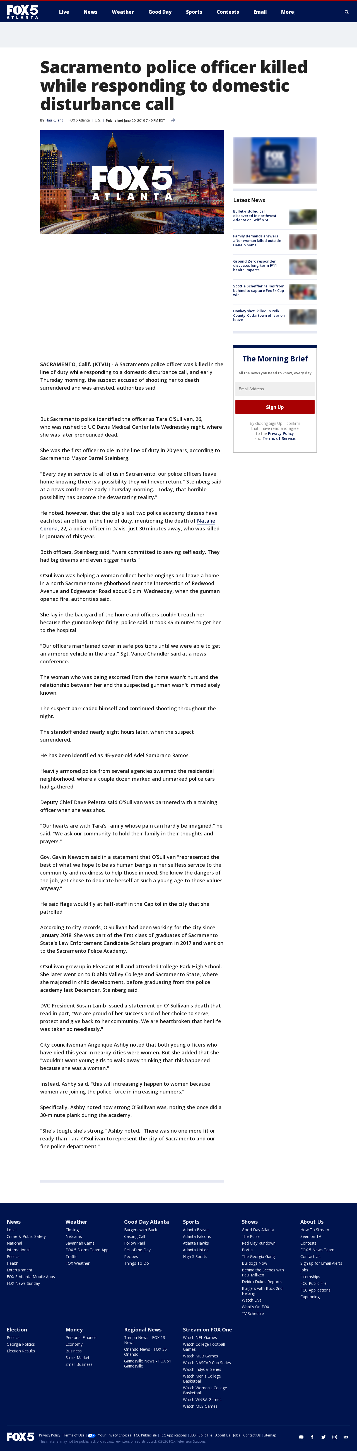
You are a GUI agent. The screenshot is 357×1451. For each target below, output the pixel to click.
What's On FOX (255, 1306)
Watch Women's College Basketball (205, 1390)
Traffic (71, 1256)
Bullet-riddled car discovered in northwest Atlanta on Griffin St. (254, 215)
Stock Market (78, 1357)
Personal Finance (81, 1337)
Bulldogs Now (254, 1263)
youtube (301, 1437)
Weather (76, 1221)
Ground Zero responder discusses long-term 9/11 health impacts (255, 265)
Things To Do (136, 1263)
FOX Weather (78, 1263)
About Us (312, 1221)
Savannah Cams (80, 1243)
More (287, 12)
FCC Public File (313, 1283)
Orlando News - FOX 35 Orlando (145, 1352)
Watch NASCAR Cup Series (207, 1362)
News (14, 1221)
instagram (334, 1437)
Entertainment (19, 1270)
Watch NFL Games (200, 1337)
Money (74, 1329)
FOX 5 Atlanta (79, 120)
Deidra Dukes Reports (262, 1281)
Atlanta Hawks (196, 1243)
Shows (250, 1221)
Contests (308, 1243)
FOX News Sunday (23, 1283)
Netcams (74, 1236)
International (18, 1249)
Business (74, 1351)
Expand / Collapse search (347, 12)
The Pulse (251, 1236)
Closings (73, 1229)
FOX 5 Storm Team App (87, 1249)
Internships (310, 1276)
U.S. (98, 120)
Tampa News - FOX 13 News (144, 1340)
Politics (13, 1256)
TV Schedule (253, 1313)
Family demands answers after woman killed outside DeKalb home (257, 240)
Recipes (131, 1256)
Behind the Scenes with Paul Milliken (263, 1272)
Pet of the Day (137, 1249)
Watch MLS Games (200, 1406)
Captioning (310, 1296)
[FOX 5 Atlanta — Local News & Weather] (25, 12)
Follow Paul (134, 1243)
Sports (191, 1221)
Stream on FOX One (207, 1329)
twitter (323, 1437)
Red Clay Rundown (259, 1243)
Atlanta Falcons (197, 1236)
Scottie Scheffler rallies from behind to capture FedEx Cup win (258, 290)
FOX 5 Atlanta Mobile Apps (31, 1276)
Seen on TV (310, 1236)
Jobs (304, 1270)
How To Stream (314, 1229)
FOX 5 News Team (317, 1249)
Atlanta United (196, 1249)
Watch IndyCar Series (202, 1369)
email (345, 1437)
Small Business (79, 1364)
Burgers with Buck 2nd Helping (262, 1291)
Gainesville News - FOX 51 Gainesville (147, 1363)
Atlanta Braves (196, 1229)
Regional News (142, 1329)
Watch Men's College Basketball (202, 1378)
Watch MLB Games (200, 1356)
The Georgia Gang (258, 1256)
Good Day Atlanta (146, 1221)
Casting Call (134, 1236)
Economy (74, 1344)
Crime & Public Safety (26, 1236)
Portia (247, 1249)
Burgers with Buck (140, 1229)
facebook (312, 1437)
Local (11, 1229)
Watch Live (252, 1300)
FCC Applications (315, 1290)
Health (12, 1263)
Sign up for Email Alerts (321, 1263)
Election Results (21, 1351)
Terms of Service (278, 438)
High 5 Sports (195, 1256)
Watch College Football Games (204, 1347)
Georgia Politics (21, 1344)
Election (17, 1329)
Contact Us (310, 1256)
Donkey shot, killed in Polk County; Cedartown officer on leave (259, 315)
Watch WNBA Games (202, 1399)
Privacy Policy (281, 433)
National (14, 1243)
